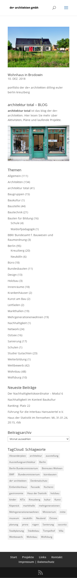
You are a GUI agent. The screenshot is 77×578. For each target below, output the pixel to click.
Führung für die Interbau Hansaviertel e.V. (36, 412)
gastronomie (16, 493)
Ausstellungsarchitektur (22, 462)
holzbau (55, 493)
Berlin (12, 246)
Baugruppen (16, 194)
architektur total (18, 188)
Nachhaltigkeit (17, 323)
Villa (61, 530)
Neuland (40, 518)
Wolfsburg (14, 377)
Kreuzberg (17, 250)
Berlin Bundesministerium (23, 468)
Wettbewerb (16, 365)
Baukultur (14, 200)
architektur (36, 455)
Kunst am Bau (17, 299)
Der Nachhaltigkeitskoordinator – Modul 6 (35, 393)
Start (13, 557)
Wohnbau (14, 371)
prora (25, 524)
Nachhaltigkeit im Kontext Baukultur (32, 399)
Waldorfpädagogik (23, 229)
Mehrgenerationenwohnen (25, 317)
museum (14, 518)
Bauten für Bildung (20, 218)
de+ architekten (17, 480)
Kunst (57, 499)
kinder (12, 499)
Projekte (28, 557)
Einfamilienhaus (18, 487)
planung (13, 524)
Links (42, 557)
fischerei (48, 487)
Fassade (35, 487)
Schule (15, 223)
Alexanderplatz (17, 455)
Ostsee (12, 335)
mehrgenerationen (49, 505)
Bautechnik (15, 212)
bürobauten (50, 474)
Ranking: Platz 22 (19, 406)
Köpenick (14, 505)
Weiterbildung (17, 359)
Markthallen (16, 311)
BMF (11, 474)
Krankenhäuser (18, 293)
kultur (47, 499)
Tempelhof (49, 530)
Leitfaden (14, 305)
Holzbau (13, 281)
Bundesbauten (17, 268)
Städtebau (33, 530)
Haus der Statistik (37, 493)
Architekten (15, 182)
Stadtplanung (16, 530)
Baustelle (14, 206)
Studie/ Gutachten (20, 353)
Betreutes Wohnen (52, 468)
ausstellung (52, 455)
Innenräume (16, 287)
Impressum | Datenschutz (36, 562)
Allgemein (14, 176)
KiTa (22, 499)
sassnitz (62, 524)
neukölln (27, 518)
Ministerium (49, 512)
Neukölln (17, 256)
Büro (11, 262)
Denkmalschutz (38, 480)
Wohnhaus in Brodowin (25, 75)
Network (13, 329)
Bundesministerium (29, 474)
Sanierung (14, 341)
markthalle (29, 505)
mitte (63, 512)
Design (12, 275)
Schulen (13, 347)
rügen (35, 524)
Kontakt (56, 557)
